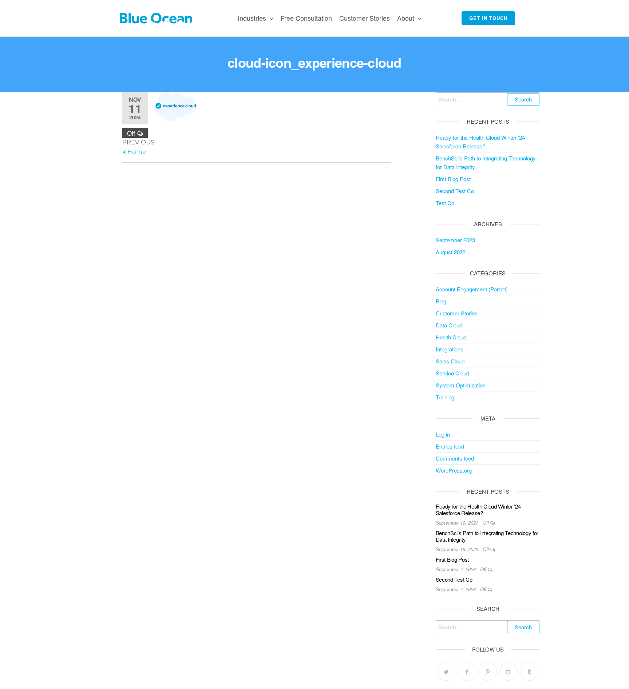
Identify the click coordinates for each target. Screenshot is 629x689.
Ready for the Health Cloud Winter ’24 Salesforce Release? (478, 509)
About (405, 18)
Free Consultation (306, 18)
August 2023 (451, 252)
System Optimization (461, 385)
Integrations (449, 349)
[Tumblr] (529, 671)
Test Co (445, 203)
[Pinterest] (487, 671)
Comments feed (455, 458)
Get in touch (488, 18)
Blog (441, 301)
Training (445, 397)
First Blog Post (453, 179)
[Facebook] (467, 671)
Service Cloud (452, 373)
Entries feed (450, 446)
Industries (252, 18)
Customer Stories (364, 18)
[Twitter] (446, 671)
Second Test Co (455, 191)
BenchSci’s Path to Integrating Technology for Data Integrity (487, 536)
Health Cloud (451, 337)
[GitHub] (508, 671)
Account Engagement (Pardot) (472, 289)
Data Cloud (449, 325)
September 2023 (455, 240)
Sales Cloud (450, 361)
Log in (443, 434)
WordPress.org (454, 470)
